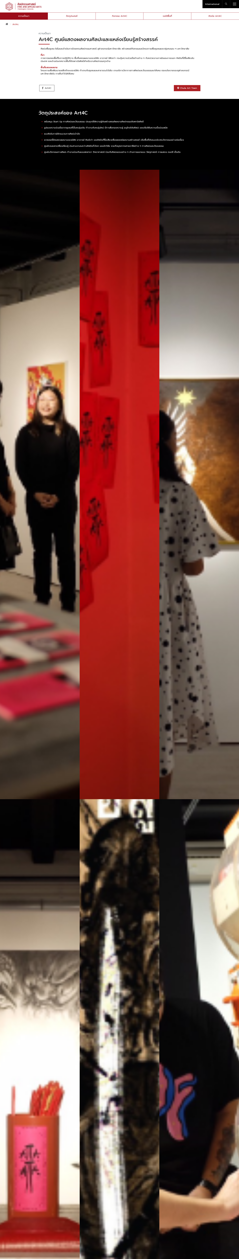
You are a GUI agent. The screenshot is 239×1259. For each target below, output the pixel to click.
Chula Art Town (188, 88)
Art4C (47, 88)
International (212, 4)
